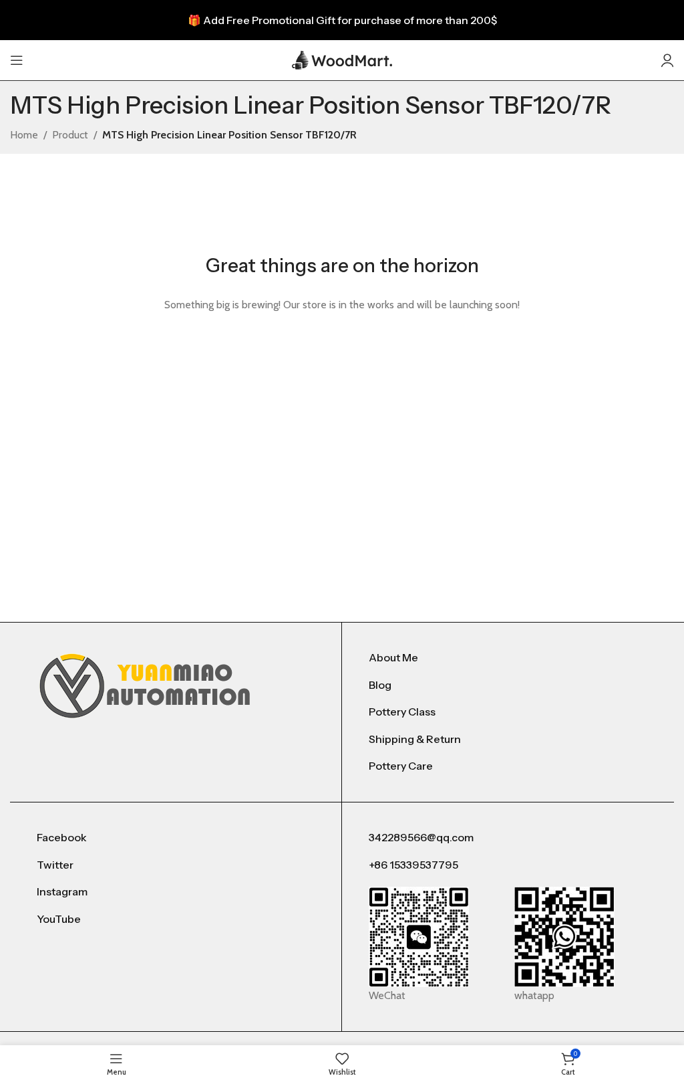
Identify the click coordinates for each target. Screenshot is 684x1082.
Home (24, 134)
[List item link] (508, 658)
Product (70, 134)
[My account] (667, 60)
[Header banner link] (342, 20)
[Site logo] (342, 59)
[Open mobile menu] (16, 60)
